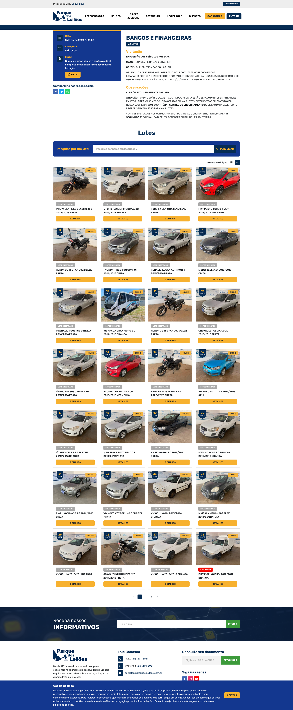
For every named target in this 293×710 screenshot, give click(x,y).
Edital (68, 57)
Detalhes (75, 219)
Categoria (71, 46)
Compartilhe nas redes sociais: (73, 85)
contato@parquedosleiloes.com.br (143, 673)
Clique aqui (78, 4)
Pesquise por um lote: (73, 149)
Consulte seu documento (203, 652)
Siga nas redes (194, 672)
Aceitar (232, 695)
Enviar (232, 624)
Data (68, 36)
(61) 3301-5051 (140, 658)
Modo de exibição (217, 162)
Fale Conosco (129, 652)
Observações (137, 87)
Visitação (134, 52)
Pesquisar (227, 149)
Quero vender (231, 4)
